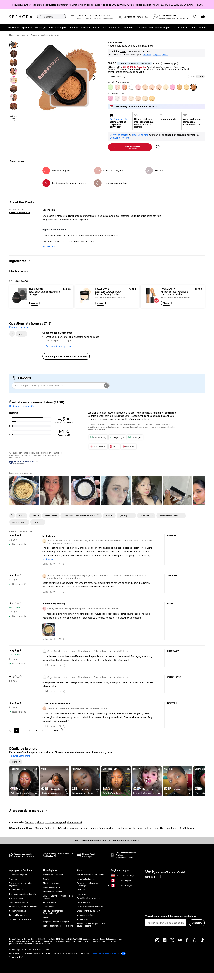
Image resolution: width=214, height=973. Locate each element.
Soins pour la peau (58, 27)
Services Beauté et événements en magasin (58, 896)
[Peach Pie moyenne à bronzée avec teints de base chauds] (158, 87)
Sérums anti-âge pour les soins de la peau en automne (126, 828)
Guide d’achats (83, 902)
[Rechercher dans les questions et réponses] (12, 334)
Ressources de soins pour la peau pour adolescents (91, 924)
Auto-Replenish (49, 902)
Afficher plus (48, 246)
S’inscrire (197, 922)
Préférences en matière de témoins (105, 953)
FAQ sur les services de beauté (90, 906)
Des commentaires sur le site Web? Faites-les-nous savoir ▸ (107, 840)
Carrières (13, 878)
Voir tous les (13, 118)
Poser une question (19, 327)
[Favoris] (195, 17)
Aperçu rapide (19, 303)
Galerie (46, 878)
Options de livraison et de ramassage (88, 884)
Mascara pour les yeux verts (84, 828)
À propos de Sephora (18, 874)
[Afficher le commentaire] (24, 490)
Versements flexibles (85, 915)
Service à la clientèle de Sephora (91, 874)
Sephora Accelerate (17, 910)
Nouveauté (13, 27)
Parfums (74, 27)
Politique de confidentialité (20, 953)
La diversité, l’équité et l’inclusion (23, 906)
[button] (161, 63)
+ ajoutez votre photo (19, 755)
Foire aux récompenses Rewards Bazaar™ (53, 911)
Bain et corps (99, 27)
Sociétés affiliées (16, 889)
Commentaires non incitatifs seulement (79, 515)
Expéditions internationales (88, 898)
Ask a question (134, 51)
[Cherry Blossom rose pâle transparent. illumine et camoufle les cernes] (138, 87)
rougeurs (157, 54)
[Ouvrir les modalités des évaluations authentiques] (37, 462)
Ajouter (34, 303)
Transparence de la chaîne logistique (20, 884)
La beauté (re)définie (18, 915)
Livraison (81, 889)
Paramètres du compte (52, 891)
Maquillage (40, 27)
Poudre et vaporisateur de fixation (45, 35)
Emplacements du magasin (88, 910)
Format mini (115, 27)
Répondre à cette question (59, 346)
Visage (25, 35)
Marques (128, 27)
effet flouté (147, 54)
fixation (165, 54)
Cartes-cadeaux (181, 27)
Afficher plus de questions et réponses (66, 356)
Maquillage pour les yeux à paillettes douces (176, 828)
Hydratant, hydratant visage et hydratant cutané (58, 822)
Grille (192, 76)
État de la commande (52, 883)
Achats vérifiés (51, 515)
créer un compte (140, 135)
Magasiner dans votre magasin (56, 921)
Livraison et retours (119, 137)
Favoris (46, 917)
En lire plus (47, 558)
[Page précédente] (10, 730)
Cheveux (85, 27)
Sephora (29, 822)
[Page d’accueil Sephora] (21, 17)
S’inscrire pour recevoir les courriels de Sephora (170, 916)
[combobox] (51, 16)
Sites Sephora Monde (18, 902)
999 (56, 730)
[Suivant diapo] (94, 77)
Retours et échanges (86, 878)
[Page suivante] (62, 730)
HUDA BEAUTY (116, 42)
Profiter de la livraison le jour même (58, 925)
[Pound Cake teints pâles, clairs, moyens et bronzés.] (131, 98)
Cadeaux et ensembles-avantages (153, 27)
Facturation (81, 893)
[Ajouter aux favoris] (157, 147)
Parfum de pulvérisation (56, 828)
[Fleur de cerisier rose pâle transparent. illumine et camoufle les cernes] (124, 98)
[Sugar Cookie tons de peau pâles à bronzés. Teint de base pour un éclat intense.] (131, 87)
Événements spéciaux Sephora (22, 893)
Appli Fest (27, 27)
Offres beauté (49, 906)
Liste (201, 76)
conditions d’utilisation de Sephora (49, 953)
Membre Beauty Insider (53, 874)
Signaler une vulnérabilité (20, 919)
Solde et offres (199, 27)
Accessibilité (82, 919)
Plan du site (84, 953)
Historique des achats (52, 887)
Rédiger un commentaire (21, 405)
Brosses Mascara (35, 828)
